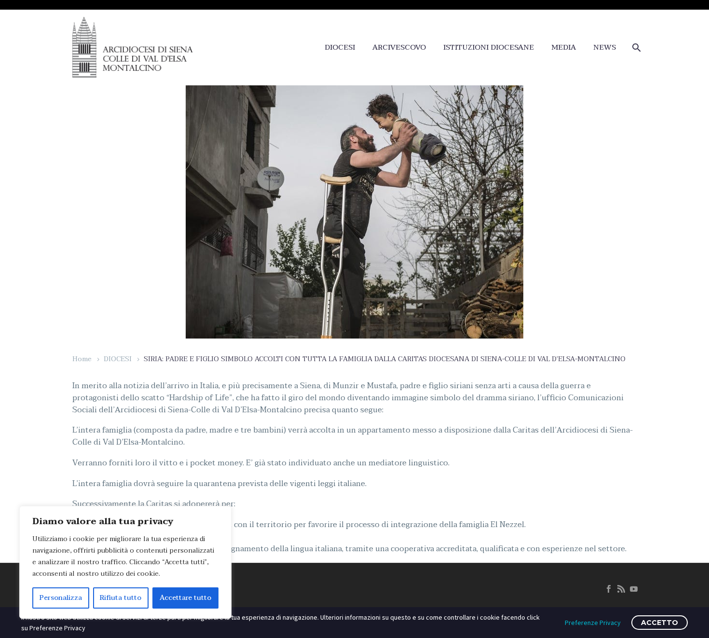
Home (82, 359)
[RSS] (621, 589)
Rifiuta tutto (120, 597)
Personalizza (61, 597)
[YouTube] (634, 589)
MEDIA (563, 47)
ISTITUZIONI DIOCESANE (488, 47)
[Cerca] (635, 47)
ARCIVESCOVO (399, 47)
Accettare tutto (185, 597)
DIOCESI (340, 47)
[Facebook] (609, 589)
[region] (125, 562)
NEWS (604, 47)
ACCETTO (659, 622)
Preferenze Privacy (593, 622)
